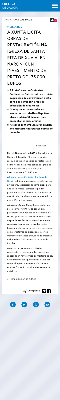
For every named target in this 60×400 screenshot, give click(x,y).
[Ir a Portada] (10, 6)
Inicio (8, 20)
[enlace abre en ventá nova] (44, 291)
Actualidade (23, 20)
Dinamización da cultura (23, 279)
